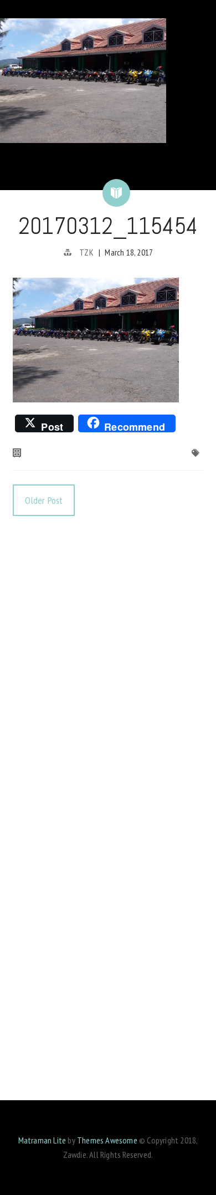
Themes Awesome (107, 1140)
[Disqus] (108, 669)
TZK (86, 252)
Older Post (44, 500)
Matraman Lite (42, 1140)
